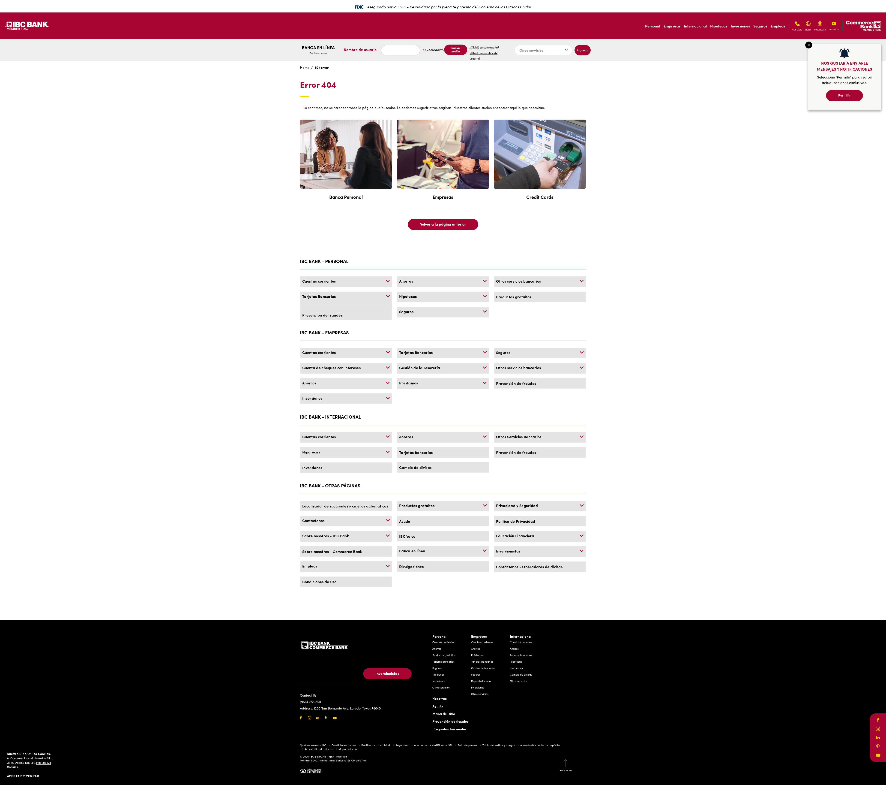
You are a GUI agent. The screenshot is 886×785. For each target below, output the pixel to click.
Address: (307, 708)
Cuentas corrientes (319, 281)
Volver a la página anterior (443, 223)
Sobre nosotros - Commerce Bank (332, 551)
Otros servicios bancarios (518, 281)
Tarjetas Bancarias (319, 296)
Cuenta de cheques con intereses (331, 367)
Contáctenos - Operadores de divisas (529, 566)
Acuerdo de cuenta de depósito (540, 745)
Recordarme (435, 49)
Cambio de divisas (415, 467)
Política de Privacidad (515, 521)
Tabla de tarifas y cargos (498, 745)
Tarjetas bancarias (416, 452)
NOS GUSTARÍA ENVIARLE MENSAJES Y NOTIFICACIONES (844, 66)
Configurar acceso (318, 53)
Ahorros (406, 281)
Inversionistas (508, 550)
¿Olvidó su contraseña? (484, 47)
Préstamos (408, 382)
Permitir (844, 95)
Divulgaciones (411, 566)
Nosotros (439, 698)
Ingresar (583, 50)
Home (304, 67)
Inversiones (740, 25)
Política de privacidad (375, 745)
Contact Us (308, 695)
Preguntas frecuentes (449, 728)
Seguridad (402, 745)
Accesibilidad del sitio (319, 749)
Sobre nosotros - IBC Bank (325, 535)
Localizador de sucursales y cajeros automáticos (345, 505)
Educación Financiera (515, 535)
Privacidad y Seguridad (517, 505)
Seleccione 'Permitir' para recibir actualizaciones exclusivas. (844, 80)
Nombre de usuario (360, 49)
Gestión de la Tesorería (419, 367)
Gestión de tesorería (483, 668)
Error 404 (318, 84)
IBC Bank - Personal (324, 261)
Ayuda (404, 521)
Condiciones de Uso (319, 581)
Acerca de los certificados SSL (433, 745)
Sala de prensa (467, 745)
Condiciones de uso (344, 745)
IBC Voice (407, 536)
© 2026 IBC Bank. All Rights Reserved (323, 756)
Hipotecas (718, 25)
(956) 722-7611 (310, 702)
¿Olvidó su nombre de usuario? (483, 55)
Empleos (778, 25)
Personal (652, 25)
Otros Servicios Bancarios (519, 436)
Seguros (760, 25)
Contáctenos (313, 520)
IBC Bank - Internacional (330, 417)
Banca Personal (346, 197)
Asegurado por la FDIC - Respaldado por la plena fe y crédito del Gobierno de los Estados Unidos (449, 6)
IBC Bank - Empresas (324, 332)
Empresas (672, 25)
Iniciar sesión (455, 49)
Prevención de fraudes (322, 314)
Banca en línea (318, 49)
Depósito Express (481, 681)
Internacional (695, 25)
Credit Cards (539, 197)
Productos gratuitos (513, 296)
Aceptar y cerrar (23, 776)
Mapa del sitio (443, 713)
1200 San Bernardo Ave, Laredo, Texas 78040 (347, 708)
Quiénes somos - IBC (313, 745)
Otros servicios (441, 687)
